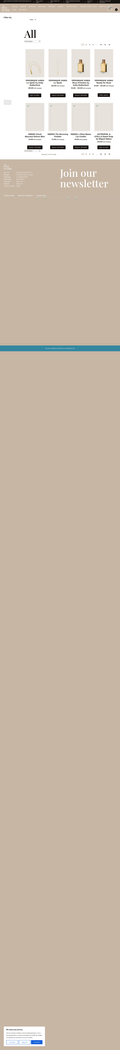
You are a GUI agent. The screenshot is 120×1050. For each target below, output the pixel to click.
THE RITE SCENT (71, 6)
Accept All (36, 1042)
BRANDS (23, 6)
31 (105, 44)
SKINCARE (32, 6)
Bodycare (42, 6)
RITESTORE (6, 8)
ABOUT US (102, 6)
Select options (58, 95)
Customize (12, 1042)
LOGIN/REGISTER (22, 177)
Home (31, 19)
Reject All (24, 1042)
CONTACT (19, 184)
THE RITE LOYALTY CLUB (88, 6)
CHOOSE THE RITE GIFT (24, 172)
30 (101, 44)
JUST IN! (15, 6)
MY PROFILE (20, 179)
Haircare (51, 6)
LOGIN (14, 9)
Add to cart (34, 95)
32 (109, 44)
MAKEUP (61, 6)
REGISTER (22, 9)
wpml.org (60, 348)
